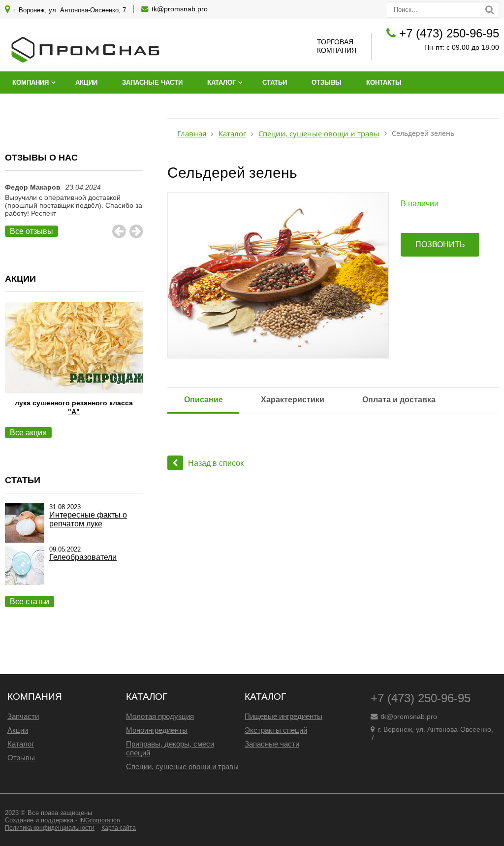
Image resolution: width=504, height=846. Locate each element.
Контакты (384, 82)
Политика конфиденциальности (49, 828)
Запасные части (152, 82)
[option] (74, 210)
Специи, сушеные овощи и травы (318, 134)
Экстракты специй (276, 730)
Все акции (28, 432)
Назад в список (216, 463)
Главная (191, 134)
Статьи (274, 82)
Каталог (221, 82)
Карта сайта (118, 828)
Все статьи (29, 601)
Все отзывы (31, 231)
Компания (30, 82)
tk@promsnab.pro (180, 9)
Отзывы (327, 82)
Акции (86, 82)
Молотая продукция (160, 716)
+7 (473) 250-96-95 (449, 33)
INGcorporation (99, 820)
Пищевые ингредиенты (283, 716)
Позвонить (440, 244)
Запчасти (23, 716)
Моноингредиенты (157, 730)
